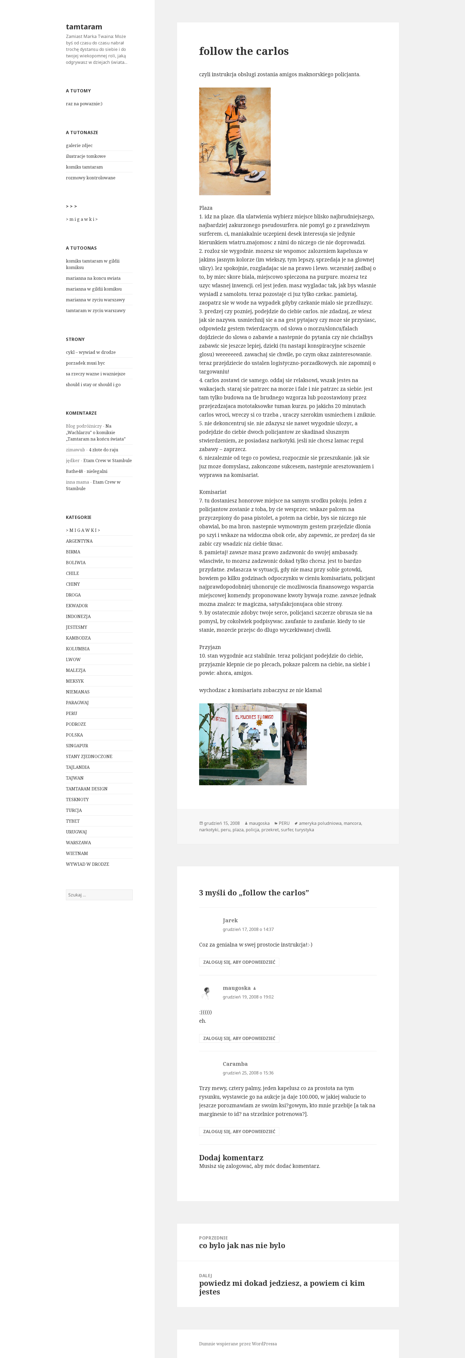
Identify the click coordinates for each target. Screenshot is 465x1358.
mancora (352, 823)
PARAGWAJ (77, 703)
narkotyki (209, 830)
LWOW (73, 659)
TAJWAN (75, 778)
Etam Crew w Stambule (107, 460)
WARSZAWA (78, 843)
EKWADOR (77, 606)
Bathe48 (74, 471)
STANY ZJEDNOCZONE (89, 756)
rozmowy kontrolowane (90, 178)
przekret (270, 830)
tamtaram (84, 27)
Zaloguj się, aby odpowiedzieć (239, 962)
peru (225, 830)
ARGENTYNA (79, 541)
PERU (71, 713)
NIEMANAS (78, 692)
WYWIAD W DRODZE (87, 864)
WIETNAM (77, 853)
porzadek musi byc (85, 363)
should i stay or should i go (93, 384)
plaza (238, 830)
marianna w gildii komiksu (94, 289)
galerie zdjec (79, 145)
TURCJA (74, 810)
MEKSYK (75, 681)
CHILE (72, 573)
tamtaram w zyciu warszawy (95, 310)
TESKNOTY (77, 799)
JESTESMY (76, 627)
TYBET (73, 821)
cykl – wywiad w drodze (91, 352)
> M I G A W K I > (83, 530)
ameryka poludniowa (320, 823)
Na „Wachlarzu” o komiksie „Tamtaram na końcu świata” (96, 432)
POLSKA (74, 735)
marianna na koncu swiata (93, 278)
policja (252, 830)
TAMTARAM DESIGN (87, 789)
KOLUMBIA (78, 649)
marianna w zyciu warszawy (95, 300)
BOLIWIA (76, 562)
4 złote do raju (103, 450)
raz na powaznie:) (84, 104)
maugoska (259, 823)
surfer (287, 830)
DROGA (73, 595)
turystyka (304, 830)
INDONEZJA (78, 616)
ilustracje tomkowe (86, 156)
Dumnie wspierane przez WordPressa (238, 1344)
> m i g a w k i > (82, 219)
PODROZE (76, 724)
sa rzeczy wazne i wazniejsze (95, 374)
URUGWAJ (76, 832)
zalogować (239, 1166)
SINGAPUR (77, 746)
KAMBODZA (78, 638)
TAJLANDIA (78, 767)
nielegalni (97, 471)
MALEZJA (76, 670)
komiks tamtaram (84, 167)
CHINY (73, 584)
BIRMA (73, 552)
